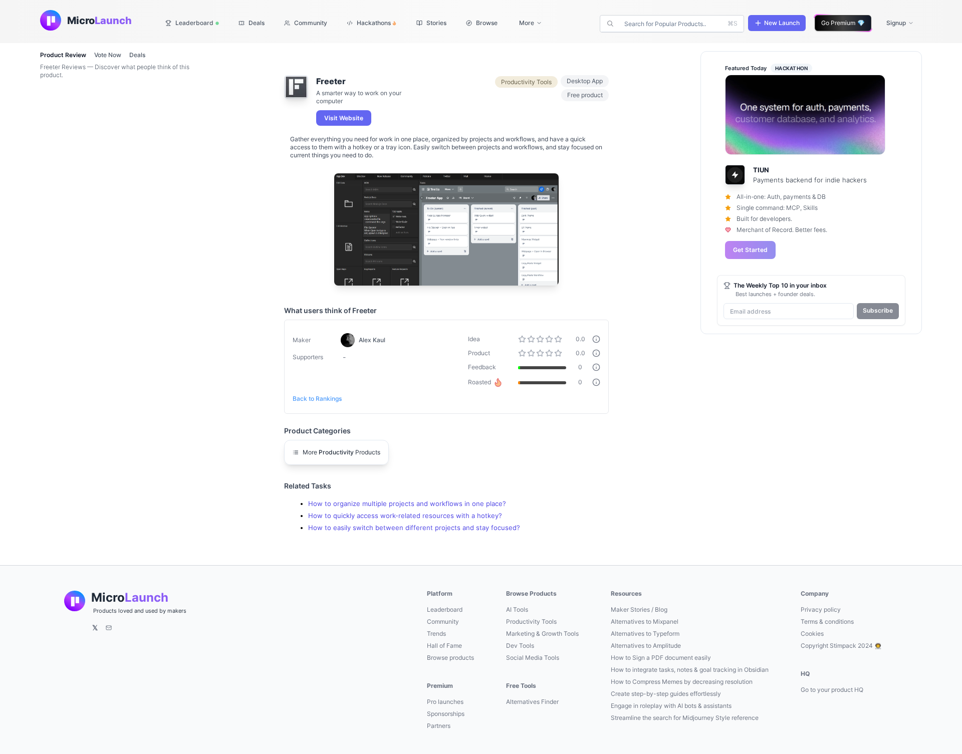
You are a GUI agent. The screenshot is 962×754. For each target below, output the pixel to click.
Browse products (450, 657)
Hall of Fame (444, 645)
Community (443, 621)
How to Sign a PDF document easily (661, 657)
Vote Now (107, 55)
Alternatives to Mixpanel (644, 621)
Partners (438, 725)
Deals (137, 55)
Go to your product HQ (832, 689)
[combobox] (673, 24)
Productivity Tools (531, 621)
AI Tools (517, 609)
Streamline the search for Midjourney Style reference (685, 717)
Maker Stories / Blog (639, 609)
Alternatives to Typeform (645, 633)
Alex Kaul (372, 340)
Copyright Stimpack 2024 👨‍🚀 (841, 645)
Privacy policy (821, 609)
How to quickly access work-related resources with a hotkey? (405, 516)
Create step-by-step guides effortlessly (666, 693)
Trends (436, 633)
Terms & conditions (827, 621)
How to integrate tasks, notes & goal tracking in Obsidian (690, 669)
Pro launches (445, 701)
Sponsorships (445, 713)
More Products (341, 452)
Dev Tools (520, 645)
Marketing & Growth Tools (542, 633)
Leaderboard (444, 609)
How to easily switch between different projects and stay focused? (414, 528)
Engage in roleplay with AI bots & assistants (671, 705)
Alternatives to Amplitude (646, 645)
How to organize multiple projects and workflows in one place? (407, 504)
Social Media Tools (532, 657)
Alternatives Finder (532, 701)
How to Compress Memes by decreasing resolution (682, 681)
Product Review (63, 55)
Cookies (812, 633)
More (526, 23)
